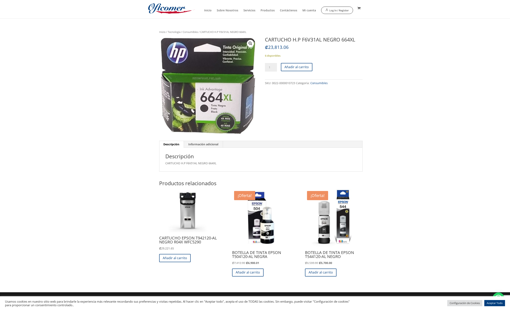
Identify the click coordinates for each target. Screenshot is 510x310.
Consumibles (190, 32)
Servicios (249, 10)
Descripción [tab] (171, 144)
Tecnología (174, 32)
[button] (250, 43)
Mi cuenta (309, 10)
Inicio (208, 10)
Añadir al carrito (296, 67)
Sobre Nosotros (227, 10)
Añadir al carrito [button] (175, 258)
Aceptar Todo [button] (495, 303)
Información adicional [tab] (203, 144)
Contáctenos (288, 10)
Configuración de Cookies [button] (465, 303)
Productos (268, 10)
